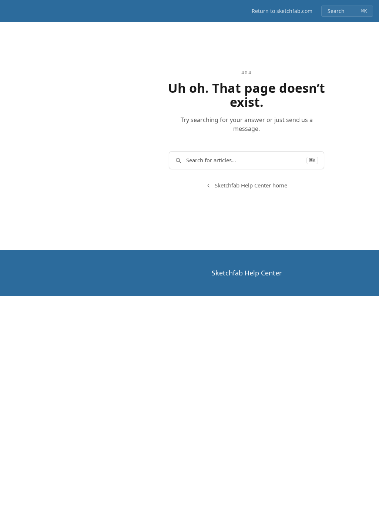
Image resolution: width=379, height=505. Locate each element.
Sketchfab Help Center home (251, 185)
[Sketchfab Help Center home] (7, 11)
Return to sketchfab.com (282, 10)
